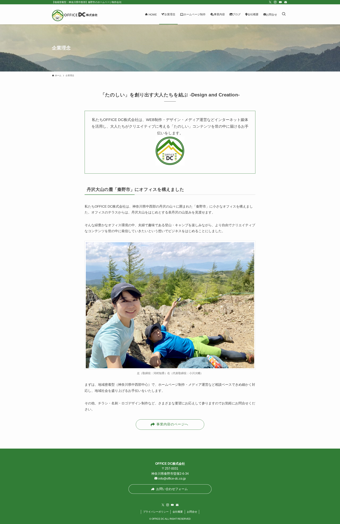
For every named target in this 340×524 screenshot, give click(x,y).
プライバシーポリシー (156, 511)
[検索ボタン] (283, 14)
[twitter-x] (270, 2)
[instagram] (275, 2)
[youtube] (280, 2)
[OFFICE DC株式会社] (75, 14)
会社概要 (178, 511)
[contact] (285, 2)
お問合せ (192, 511)
